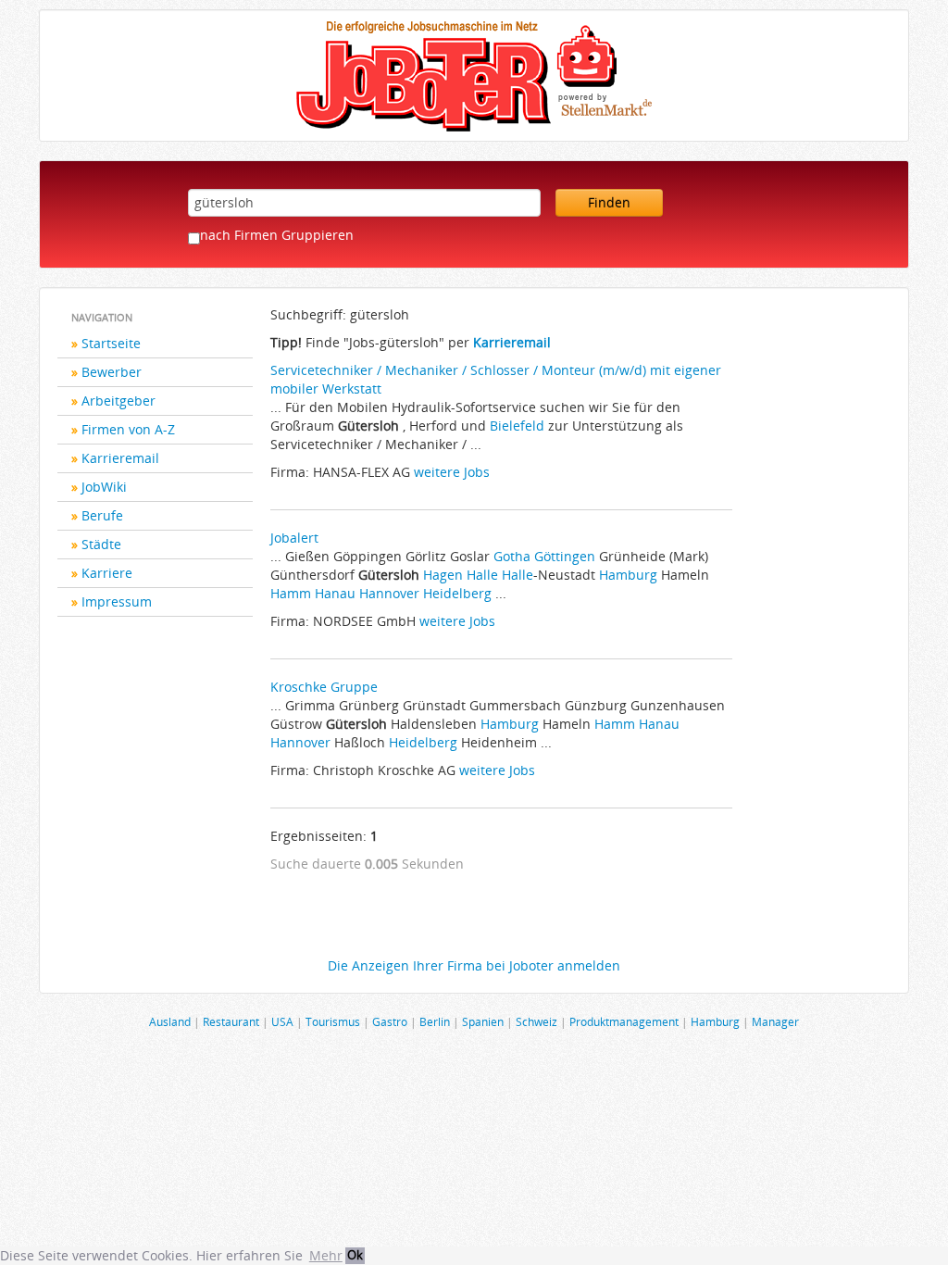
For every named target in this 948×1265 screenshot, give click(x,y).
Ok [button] (355, 1255)
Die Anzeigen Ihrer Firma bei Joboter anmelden (474, 965)
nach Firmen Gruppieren (277, 235)
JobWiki (104, 486)
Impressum (116, 601)
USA (282, 1021)
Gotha (511, 556)
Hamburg (628, 574)
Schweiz (536, 1021)
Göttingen (564, 556)
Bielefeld (517, 425)
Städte (101, 544)
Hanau (335, 593)
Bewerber (111, 372)
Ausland (170, 1021)
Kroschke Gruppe (324, 686)
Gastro (389, 1021)
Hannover (389, 593)
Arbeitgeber (118, 400)
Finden (609, 202)
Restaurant (231, 1021)
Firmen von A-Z (128, 429)
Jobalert (294, 537)
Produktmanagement (624, 1021)
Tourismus (333, 1021)
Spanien (483, 1021)
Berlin (434, 1021)
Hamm (290, 593)
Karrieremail (120, 458)
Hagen (443, 574)
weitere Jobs (452, 472)
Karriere (106, 573)
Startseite (111, 343)
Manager (775, 1021)
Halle (482, 574)
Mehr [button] (326, 1255)
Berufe (102, 515)
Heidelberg (457, 593)
